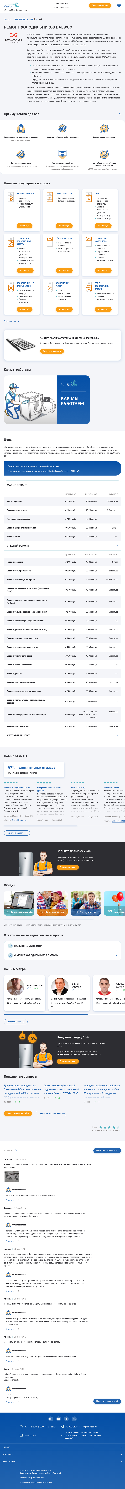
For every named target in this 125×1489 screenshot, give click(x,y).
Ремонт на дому (78, 787)
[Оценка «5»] (118, 1127)
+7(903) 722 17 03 (61, 7)
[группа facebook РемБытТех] (66, 1418)
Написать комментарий (107, 1150)
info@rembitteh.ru (31, 1435)
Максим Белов (118, 821)
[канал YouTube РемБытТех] (58, 1418)
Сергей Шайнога (19, 820)
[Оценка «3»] (109, 1127)
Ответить (10, 1200)
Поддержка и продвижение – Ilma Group (36, 1482)
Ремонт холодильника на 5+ (17, 787)
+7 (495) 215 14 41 (73, 1427)
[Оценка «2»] (105, 1127)
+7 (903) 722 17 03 (90, 1427)
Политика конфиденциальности (32, 1478)
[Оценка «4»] (113, 1127)
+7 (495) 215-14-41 (65, 860)
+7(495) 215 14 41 (61, 3)
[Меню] (119, 5)
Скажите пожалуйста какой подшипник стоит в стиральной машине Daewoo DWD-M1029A (61, 1089)
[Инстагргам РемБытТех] (50, 1418)
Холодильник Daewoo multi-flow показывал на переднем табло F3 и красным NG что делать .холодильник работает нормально (101, 1091)
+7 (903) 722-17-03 (86, 860)
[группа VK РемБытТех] (74, 1418)
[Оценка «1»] (100, 1127)
